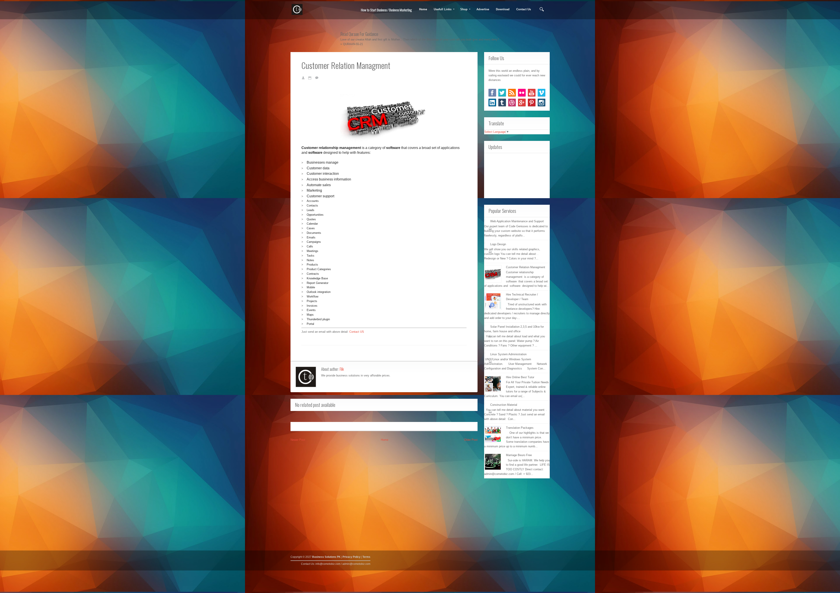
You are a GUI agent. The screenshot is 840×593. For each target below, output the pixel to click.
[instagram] (541, 102)
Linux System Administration (508, 354)
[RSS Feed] (512, 92)
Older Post (471, 439)
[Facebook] (492, 92)
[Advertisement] (517, 175)
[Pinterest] (532, 102)
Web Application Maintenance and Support (517, 221)
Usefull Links (441, 9)
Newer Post (297, 439)
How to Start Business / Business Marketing (386, 9)
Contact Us (523, 9)
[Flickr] (522, 92)
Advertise (482, 9)
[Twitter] (502, 92)
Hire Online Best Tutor (520, 377)
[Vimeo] (541, 92)
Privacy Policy (351, 556)
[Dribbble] (512, 102)
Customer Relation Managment (525, 267)
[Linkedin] (492, 102)
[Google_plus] (522, 102)
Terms (366, 556)
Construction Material (503, 404)
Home (423, 9)
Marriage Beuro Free (519, 455)
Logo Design (498, 244)
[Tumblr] (502, 102)
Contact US (356, 331)
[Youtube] (532, 92)
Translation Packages (520, 427)
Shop (462, 9)
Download (502, 9)
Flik (342, 369)
